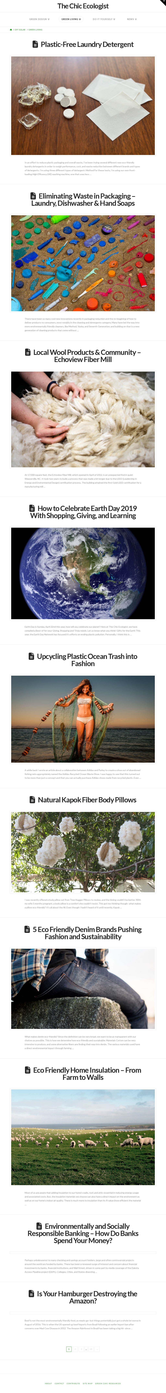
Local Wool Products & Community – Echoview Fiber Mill (87, 355)
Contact (59, 1383)
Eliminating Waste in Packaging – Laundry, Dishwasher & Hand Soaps (83, 199)
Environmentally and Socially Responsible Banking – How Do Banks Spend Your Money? (83, 1233)
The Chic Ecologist (83, 5)
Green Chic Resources (108, 1383)
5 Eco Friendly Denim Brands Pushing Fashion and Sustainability (87, 933)
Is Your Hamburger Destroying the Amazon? (87, 1297)
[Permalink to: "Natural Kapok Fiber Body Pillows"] (83, 852)
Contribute (73, 1383)
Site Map (88, 1383)
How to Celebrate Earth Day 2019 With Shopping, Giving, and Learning (83, 512)
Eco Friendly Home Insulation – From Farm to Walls (87, 1073)
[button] (163, 3)
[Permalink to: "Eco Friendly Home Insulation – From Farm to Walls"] (83, 1137)
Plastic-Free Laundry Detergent (87, 44)
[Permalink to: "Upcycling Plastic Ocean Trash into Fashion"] (83, 719)
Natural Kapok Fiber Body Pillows (87, 799)
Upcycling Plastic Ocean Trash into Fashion (87, 660)
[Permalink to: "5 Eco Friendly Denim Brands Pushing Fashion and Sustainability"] (83, 989)
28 (91, 1349)
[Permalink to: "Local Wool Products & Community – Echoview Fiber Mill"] (83, 419)
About (48, 1383)
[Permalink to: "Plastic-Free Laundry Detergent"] (83, 105)
